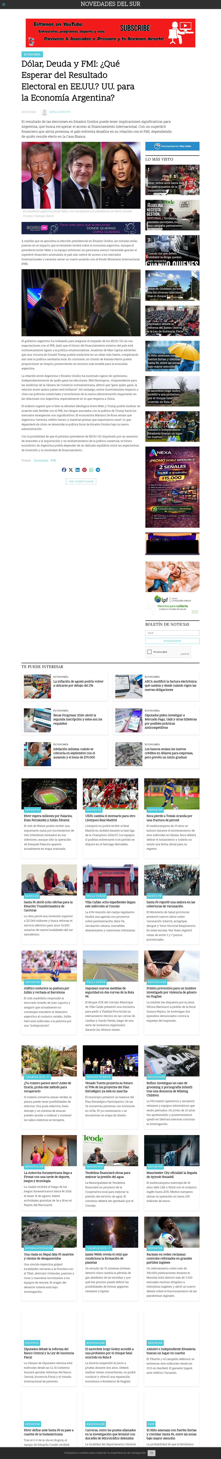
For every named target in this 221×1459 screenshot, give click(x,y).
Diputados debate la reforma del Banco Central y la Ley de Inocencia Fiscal (49, 1353)
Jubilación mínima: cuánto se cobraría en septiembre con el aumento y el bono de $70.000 (74, 753)
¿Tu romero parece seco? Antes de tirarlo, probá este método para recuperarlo (47, 1087)
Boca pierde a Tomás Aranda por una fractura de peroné (169, 818)
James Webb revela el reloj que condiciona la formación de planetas (106, 1259)
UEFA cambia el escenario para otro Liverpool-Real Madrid (110, 818)
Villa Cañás (95, 895)
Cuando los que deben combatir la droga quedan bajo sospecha (165, 257)
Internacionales (38, 1248)
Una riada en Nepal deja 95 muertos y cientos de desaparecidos (49, 1257)
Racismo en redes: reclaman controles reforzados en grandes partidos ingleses (169, 1259)
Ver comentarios (81, 481)
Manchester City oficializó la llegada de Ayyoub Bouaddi (172, 1175)
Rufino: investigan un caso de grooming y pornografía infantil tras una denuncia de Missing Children (169, 1089)
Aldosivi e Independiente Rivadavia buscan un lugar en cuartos (171, 1351)
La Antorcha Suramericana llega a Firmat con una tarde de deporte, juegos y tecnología (48, 1177)
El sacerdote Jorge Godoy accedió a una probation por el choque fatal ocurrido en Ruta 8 (109, 1353)
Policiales (156, 1076)
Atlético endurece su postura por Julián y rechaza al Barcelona (46, 990)
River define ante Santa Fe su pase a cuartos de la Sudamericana (49, 1432)
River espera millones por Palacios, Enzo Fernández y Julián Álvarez (48, 818)
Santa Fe (32, 895)
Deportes (32, 809)
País (151, 1423)
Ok (151, 1453)
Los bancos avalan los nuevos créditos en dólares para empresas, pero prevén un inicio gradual (169, 753)
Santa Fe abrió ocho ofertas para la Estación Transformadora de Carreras (48, 906)
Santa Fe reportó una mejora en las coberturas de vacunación (171, 904)
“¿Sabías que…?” (37, 1076)
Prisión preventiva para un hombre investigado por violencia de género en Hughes (172, 992)
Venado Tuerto (98, 1076)
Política (32, 1342)
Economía (32, 54)
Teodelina (94, 1166)
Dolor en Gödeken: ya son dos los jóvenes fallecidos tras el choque (164, 292)
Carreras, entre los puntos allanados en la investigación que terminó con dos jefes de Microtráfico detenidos (110, 1434)
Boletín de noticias (167, 624)
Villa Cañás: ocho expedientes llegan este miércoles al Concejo (110, 904)
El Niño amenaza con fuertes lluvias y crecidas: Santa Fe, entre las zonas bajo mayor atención (171, 1434)
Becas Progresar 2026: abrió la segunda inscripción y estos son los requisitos (77, 719)
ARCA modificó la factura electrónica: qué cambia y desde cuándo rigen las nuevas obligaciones (171, 686)
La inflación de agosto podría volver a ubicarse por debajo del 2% (78, 684)
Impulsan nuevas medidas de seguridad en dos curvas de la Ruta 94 (109, 992)
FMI (53, 460)
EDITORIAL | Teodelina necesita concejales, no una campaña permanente (165, 222)
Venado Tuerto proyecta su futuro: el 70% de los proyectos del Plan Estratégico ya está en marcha (109, 1087)
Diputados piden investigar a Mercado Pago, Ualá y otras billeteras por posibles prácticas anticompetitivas (171, 721)
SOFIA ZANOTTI (59, 112)
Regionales (157, 982)
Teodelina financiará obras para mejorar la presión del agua (107, 1175)
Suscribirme (172, 640)
